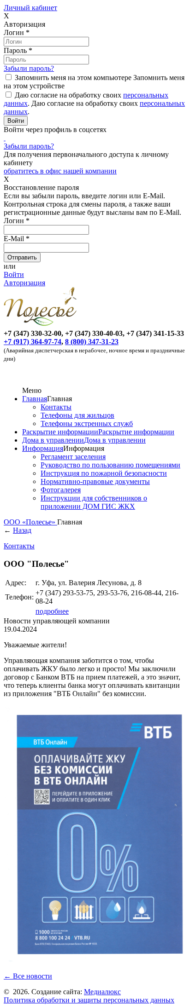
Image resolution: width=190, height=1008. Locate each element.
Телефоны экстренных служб (87, 423)
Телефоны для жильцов (77, 415)
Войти (14, 274)
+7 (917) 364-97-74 (32, 342)
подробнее (52, 611)
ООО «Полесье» (30, 522)
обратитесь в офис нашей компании (60, 171)
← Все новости (28, 976)
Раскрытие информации (60, 432)
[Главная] (42, 325)
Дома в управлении (53, 440)
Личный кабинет (30, 8)
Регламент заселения (73, 457)
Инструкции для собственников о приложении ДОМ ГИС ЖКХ (94, 502)
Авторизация (24, 283)
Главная (34, 399)
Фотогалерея (61, 490)
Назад (22, 530)
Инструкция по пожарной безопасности (104, 473)
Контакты (56, 407)
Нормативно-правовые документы (95, 481)
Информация (42, 448)
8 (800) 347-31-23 (92, 342)
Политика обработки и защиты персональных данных (89, 1000)
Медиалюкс (102, 992)
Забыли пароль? (29, 68)
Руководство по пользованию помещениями (110, 465)
